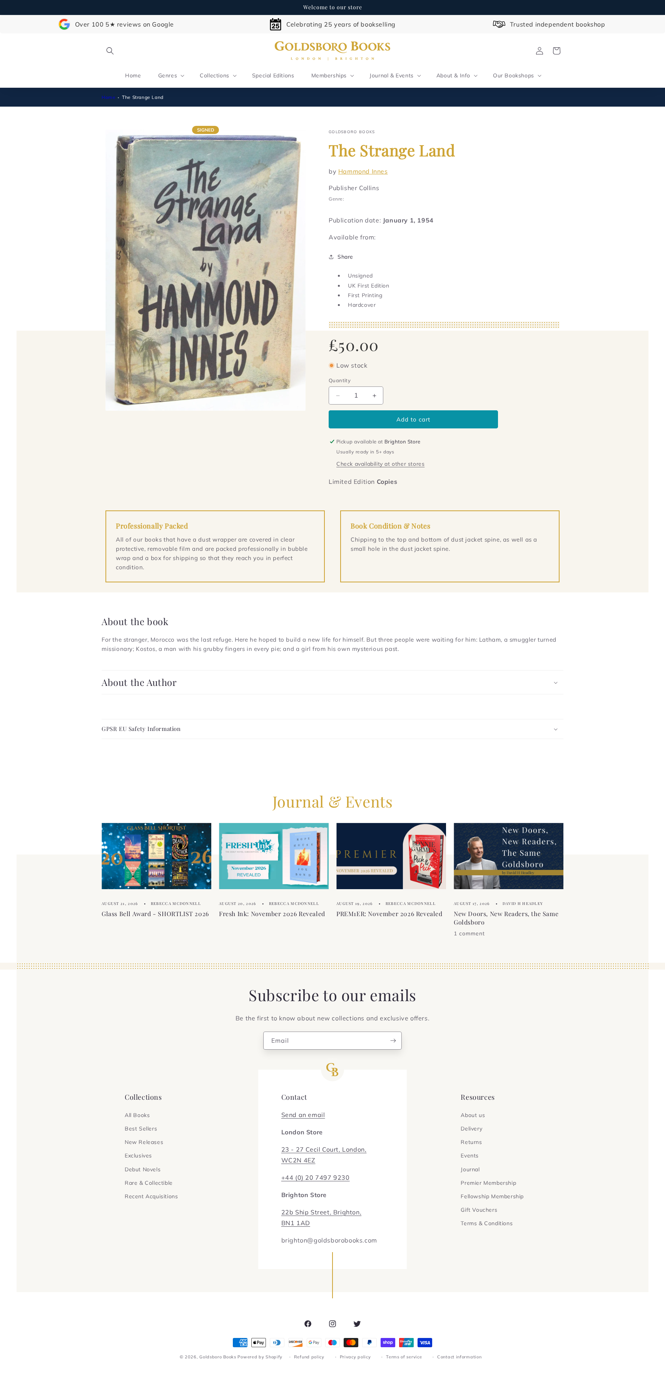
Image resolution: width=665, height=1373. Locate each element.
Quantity (340, 380)
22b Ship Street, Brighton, (321, 1212)
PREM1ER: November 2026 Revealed (389, 914)
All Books (137, 1115)
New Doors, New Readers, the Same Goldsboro (506, 918)
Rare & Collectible (149, 1182)
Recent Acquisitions (151, 1196)
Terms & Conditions (487, 1223)
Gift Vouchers (479, 1209)
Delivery (471, 1128)
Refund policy (309, 1357)
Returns (471, 1142)
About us (473, 1115)
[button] (110, 50)
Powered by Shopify (259, 1357)
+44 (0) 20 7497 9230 (315, 1177)
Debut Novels (142, 1169)
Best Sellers (141, 1128)
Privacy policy (355, 1357)
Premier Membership (488, 1182)
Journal (470, 1169)
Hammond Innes (363, 171)
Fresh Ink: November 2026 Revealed (272, 914)
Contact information (459, 1357)
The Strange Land (143, 97)
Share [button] (345, 256)
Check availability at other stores (380, 463)
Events (470, 1155)
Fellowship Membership (492, 1196)
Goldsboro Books (217, 1357)
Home (108, 97)
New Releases (144, 1142)
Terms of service (404, 1357)
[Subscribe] (392, 1041)
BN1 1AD (295, 1223)
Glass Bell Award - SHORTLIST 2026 (155, 914)
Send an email (303, 1115)
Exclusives (138, 1155)
